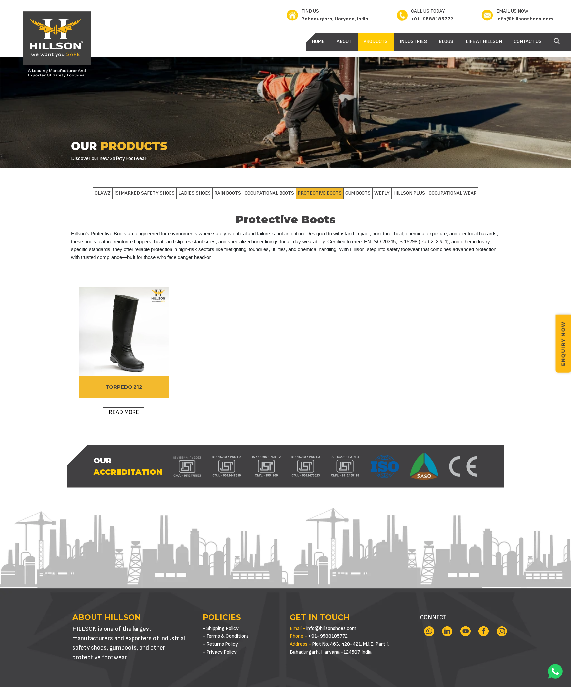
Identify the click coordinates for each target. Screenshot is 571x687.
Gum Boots (358, 193)
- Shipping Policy (221, 628)
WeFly (382, 193)
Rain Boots (227, 193)
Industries (413, 41)
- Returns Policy (220, 644)
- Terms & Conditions (226, 636)
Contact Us (528, 41)
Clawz (103, 193)
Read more (124, 412)
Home (318, 41)
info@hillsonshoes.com (524, 19)
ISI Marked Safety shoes (144, 193)
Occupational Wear (452, 193)
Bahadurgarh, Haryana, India (334, 19)
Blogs (446, 41)
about (344, 41)
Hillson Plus (409, 193)
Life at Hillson (484, 41)
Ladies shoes (194, 193)
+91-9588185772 (432, 19)
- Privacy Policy (220, 652)
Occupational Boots (269, 193)
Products (375, 41)
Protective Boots (320, 193)
